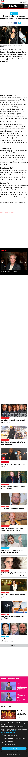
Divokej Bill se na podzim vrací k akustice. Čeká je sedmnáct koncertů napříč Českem (21, 713)
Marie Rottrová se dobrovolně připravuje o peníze (13, 596)
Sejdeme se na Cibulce (21, 685)
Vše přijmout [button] (14, 748)
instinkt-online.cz (21, 718)
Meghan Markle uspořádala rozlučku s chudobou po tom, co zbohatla (12, 551)
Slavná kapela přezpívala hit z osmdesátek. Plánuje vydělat (13, 421)
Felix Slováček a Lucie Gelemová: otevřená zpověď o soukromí (13, 488)
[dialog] (14, 739)
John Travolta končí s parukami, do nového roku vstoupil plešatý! (13, 640)
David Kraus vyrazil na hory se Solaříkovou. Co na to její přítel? (13, 443)
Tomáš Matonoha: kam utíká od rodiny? (9, 271)
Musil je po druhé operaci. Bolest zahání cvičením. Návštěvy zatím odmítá (12, 529)
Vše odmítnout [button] (14, 751)
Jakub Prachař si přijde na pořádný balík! (12, 508)
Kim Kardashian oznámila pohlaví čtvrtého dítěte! (13, 465)
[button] (14, 732)
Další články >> (14, 645)
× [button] (26, 722)
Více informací (14, 730)
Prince (6, 200)
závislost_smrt (11, 200)
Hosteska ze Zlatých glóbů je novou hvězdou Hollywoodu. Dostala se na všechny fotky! (13, 574)
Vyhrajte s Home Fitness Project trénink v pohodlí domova (12, 618)
